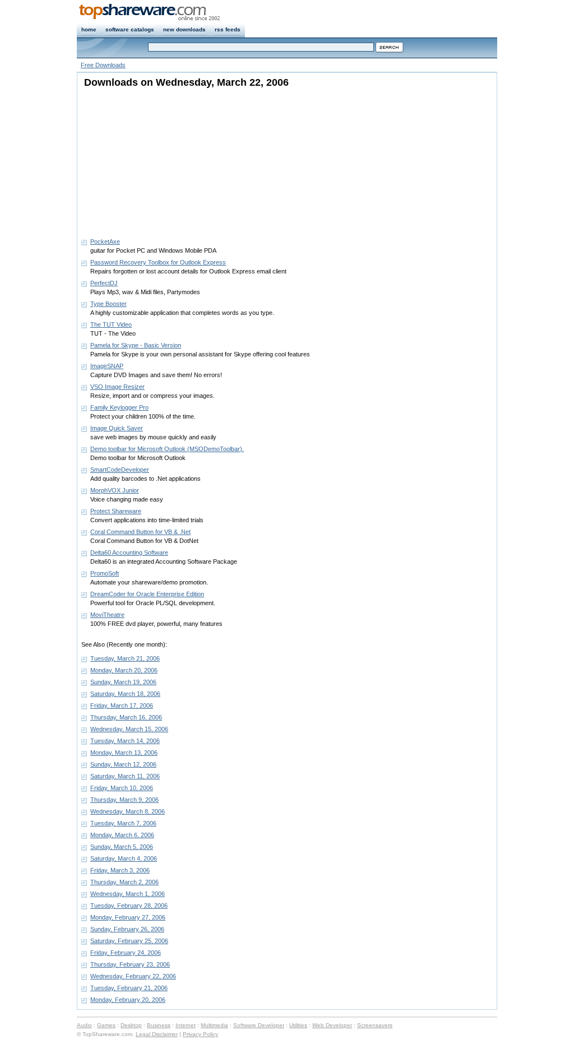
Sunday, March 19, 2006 (123, 682)
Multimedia (214, 1025)
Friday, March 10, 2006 (121, 787)
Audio (84, 1025)
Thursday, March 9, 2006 (124, 799)
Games (106, 1025)
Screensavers (374, 1025)
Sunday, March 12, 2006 (123, 764)
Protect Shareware (115, 511)
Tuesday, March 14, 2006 (125, 740)
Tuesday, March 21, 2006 (125, 658)
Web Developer (332, 1025)
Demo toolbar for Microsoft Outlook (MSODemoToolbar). (167, 448)
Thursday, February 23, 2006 (130, 964)
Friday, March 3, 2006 (120, 870)
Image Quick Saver (116, 428)
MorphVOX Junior (114, 490)
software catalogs (129, 29)
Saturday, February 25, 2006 (129, 940)
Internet (185, 1025)
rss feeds (227, 29)
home (88, 29)
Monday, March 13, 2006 (124, 752)
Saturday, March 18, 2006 (125, 693)
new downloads (184, 29)
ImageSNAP (106, 366)
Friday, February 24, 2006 (125, 952)
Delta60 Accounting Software (129, 552)
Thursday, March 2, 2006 (124, 882)
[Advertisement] (151, 160)
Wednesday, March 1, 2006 (127, 893)
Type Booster (108, 303)
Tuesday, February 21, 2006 (129, 988)
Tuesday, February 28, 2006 (129, 905)
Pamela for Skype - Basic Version (135, 345)
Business (158, 1025)
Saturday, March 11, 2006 (125, 776)
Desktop (131, 1025)
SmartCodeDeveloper (119, 469)
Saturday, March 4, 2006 (123, 858)
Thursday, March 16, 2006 (126, 717)
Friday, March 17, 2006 (121, 705)
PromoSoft (104, 573)
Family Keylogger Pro (119, 407)
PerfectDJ (104, 283)
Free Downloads (103, 65)
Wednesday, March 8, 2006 (127, 811)
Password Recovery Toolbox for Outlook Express (158, 262)
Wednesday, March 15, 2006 (129, 729)
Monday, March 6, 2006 (122, 835)
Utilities (298, 1025)
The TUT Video (111, 324)
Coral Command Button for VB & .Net (140, 531)
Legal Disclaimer (157, 1034)
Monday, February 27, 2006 (127, 917)
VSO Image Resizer (117, 386)
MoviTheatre (107, 614)
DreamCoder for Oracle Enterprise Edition (147, 594)
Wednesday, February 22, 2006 (133, 976)
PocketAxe (105, 241)
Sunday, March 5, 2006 (121, 846)
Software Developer (258, 1025)
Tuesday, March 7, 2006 (123, 823)
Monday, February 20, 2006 (127, 999)
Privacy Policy (200, 1034)
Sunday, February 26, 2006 (127, 929)
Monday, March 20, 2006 (124, 670)
